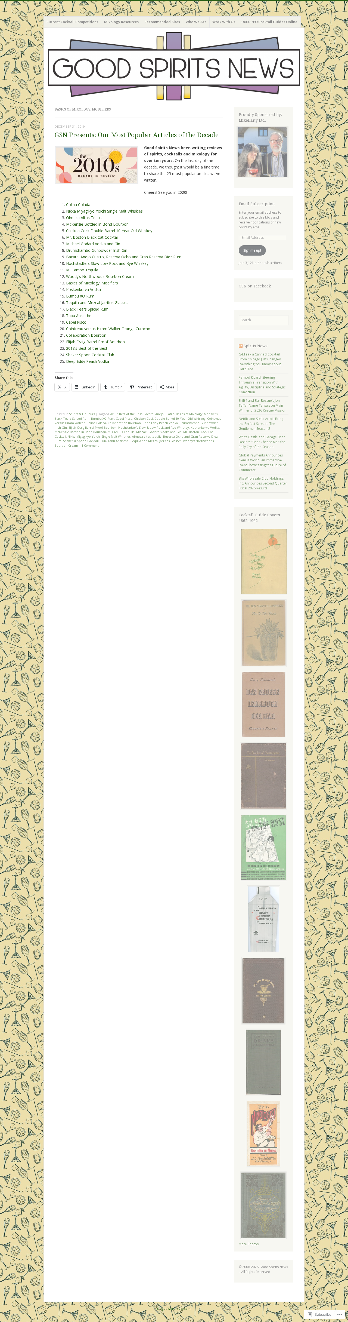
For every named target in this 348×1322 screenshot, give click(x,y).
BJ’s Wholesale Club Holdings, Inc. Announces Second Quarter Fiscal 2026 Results (263, 483)
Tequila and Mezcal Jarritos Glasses (97, 302)
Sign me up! (252, 250)
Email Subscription (257, 204)
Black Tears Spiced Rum (87, 309)
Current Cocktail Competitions (72, 21)
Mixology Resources (121, 21)
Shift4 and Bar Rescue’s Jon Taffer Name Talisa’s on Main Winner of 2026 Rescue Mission (262, 405)
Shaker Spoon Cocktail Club (90, 354)
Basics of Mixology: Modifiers (92, 283)
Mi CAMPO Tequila (121, 432)
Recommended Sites (162, 21)
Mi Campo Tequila (82, 269)
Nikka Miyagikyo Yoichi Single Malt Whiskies (104, 211)
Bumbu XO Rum (80, 296)
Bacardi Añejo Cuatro (159, 414)
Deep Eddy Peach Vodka (87, 361)
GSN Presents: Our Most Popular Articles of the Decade (137, 135)
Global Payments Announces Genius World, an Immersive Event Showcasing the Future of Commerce (262, 462)
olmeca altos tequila (146, 436)
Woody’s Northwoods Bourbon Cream (100, 276)
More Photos (249, 1244)
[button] (96, 165)
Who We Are (196, 21)
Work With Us (223, 21)
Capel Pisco (76, 322)
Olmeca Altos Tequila (85, 217)
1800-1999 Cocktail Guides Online (269, 21)
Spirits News (256, 346)
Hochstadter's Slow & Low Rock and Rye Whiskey (153, 427)
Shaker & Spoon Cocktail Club (84, 441)
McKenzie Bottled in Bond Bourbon (97, 224)
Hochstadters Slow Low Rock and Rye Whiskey (107, 263)
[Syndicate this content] (241, 346)
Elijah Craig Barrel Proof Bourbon (95, 341)
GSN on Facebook (255, 286)
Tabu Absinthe (78, 315)
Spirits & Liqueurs (82, 414)
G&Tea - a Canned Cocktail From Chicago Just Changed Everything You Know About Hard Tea (260, 361)
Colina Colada (78, 204)
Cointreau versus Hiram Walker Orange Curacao (108, 328)
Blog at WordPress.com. (174, 1308)
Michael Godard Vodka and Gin (93, 243)
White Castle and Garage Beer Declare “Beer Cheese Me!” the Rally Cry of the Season (262, 442)
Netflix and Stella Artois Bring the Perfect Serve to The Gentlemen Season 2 (261, 423)
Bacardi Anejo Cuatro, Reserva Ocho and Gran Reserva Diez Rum (123, 256)
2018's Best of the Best (126, 414)
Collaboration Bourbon (86, 335)
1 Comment (90, 445)
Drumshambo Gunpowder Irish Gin (96, 250)
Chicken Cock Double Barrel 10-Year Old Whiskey (109, 230)
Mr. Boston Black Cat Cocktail (92, 237)
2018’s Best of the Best (86, 348)
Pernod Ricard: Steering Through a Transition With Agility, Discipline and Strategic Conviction (262, 384)
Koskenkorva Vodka (83, 289)
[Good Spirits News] (174, 66)
